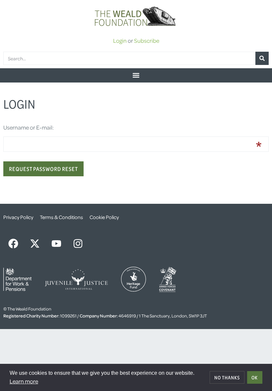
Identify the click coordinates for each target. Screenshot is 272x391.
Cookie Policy (104, 217)
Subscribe (146, 40)
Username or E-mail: (28, 127)
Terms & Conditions (61, 217)
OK (254, 377)
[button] (136, 75)
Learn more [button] (24, 381)
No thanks (227, 377)
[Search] (262, 58)
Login (120, 40)
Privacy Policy (18, 217)
